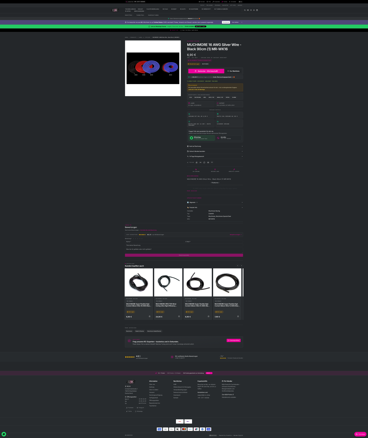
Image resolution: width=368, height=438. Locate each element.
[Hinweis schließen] (242, 22)
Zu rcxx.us (226, 22)
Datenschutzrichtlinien (180, 392)
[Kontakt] (248, 10)
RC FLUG (165, 9)
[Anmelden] (254, 10)
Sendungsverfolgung (155, 395)
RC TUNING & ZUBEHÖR (221, 9)
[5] (142, 239)
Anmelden (233, 1)
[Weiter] (241, 265)
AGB (174, 384)
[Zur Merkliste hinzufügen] (150, 270)
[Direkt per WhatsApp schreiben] (4, 434)
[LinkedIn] (200, 162)
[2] (136, 239)
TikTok (130, 411)
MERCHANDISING (139, 11)
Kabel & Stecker (144, 37)
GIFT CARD (233, 5)
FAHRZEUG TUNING (153, 15)
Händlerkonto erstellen (229, 397)
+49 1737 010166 (203, 397)
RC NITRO (128, 11)
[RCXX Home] (115, 10)
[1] (133, 239)
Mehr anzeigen (192, 190)
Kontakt (175, 397)
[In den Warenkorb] (149, 316)
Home (126, 37)
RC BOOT (174, 9)
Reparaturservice (154, 403)
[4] (140, 239)
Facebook (130, 407)
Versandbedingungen (180, 389)
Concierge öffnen (234, 340)
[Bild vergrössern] (153, 68)
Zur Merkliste (234, 71)
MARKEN (240, 5)
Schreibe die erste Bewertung (148, 230)
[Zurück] (237, 265)
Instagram (141, 407)
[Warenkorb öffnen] (257, 10)
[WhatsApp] (204, 162)
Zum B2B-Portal (227, 394)
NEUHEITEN (225, 5)
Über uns (152, 384)
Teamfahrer (152, 406)
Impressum (176, 395)
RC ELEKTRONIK (193, 9)
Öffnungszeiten (154, 400)
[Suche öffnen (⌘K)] (245, 10)
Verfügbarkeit (153, 397)
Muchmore (129, 331)
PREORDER (217, 5)
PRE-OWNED (209, 5)
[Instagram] (208, 162)
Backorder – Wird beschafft (208, 71)
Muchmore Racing (132, 298)
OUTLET (202, 5)
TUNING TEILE (140, 15)
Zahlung (151, 387)
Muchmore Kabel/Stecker (154, 331)
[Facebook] (196, 162)
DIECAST (140, 9)
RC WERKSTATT (206, 9)
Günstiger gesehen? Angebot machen (203, 81)
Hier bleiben (235, 22)
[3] (138, 239)
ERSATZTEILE (128, 15)
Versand (151, 392)
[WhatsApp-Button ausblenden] (7, 435)
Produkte (133, 37)
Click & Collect (153, 389)
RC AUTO (182, 9)
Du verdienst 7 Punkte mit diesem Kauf (200, 60)
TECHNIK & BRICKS (130, 9)
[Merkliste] (251, 10)
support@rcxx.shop (204, 395)
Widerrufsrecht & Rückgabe (182, 387)
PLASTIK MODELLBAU (153, 9)
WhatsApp (140, 411)
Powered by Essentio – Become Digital (231, 435)
